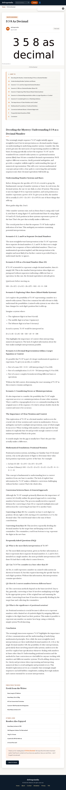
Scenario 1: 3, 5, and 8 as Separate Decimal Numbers (25, 85)
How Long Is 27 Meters (14, 693)
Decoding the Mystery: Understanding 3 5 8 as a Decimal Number (29, 78)
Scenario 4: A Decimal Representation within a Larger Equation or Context (31, 95)
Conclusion (14, 116)
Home (17, 785)
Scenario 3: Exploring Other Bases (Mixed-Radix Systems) (27, 92)
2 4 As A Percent (12, 742)
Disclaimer (36, 785)
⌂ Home (34, 2)
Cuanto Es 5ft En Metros (14, 738)
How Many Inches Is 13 (13, 709)
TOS (49, 785)
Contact (29, 785)
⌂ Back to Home (12, 762)
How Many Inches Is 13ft (14, 726)
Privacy (43, 785)
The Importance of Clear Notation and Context (24, 102)
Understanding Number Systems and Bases (23, 81)
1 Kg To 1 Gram (11, 734)
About (23, 785)
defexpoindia (7, 3)
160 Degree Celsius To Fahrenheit (17, 730)
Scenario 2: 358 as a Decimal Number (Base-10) (24, 88)
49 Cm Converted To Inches (15, 701)
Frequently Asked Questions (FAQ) (20, 113)
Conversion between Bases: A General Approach (24, 109)
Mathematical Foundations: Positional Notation (24, 106)
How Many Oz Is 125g (13, 697)
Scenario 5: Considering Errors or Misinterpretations (25, 99)
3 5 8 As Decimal (30, 751)
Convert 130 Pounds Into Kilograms (17, 705)
